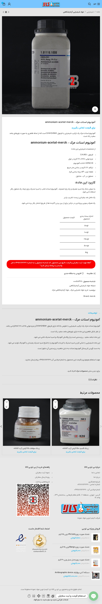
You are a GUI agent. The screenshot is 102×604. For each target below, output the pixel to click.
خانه (98, 12)
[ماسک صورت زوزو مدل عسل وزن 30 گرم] (95, 563)
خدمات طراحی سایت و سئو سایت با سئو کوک (51, 600)
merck (92, 296)
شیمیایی (90, 12)
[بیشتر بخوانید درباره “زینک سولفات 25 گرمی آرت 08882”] (6, 406)
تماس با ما (96, 472)
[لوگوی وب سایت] (51, 4)
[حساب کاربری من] (9, 4)
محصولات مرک (82, 371)
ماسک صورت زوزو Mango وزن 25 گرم (74, 547)
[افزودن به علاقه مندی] (55, 402)
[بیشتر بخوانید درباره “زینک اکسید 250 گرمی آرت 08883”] (55, 406)
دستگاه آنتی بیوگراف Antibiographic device (72, 572)
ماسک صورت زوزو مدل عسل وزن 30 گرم (73, 560)
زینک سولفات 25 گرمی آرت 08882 (27, 448)
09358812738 (21, 262)
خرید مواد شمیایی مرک (79, 290)
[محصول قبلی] (8, 12)
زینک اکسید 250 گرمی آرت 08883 (76, 448)
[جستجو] (89, 4)
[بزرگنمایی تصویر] (95, 109)
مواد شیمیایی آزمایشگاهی (73, 12)
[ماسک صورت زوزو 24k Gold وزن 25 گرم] (95, 537)
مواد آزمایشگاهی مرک (60, 290)
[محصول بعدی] (3, 12)
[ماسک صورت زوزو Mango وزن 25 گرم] (95, 550)
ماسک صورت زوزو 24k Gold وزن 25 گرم (74, 534)
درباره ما (97, 477)
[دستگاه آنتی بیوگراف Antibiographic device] (95, 575)
